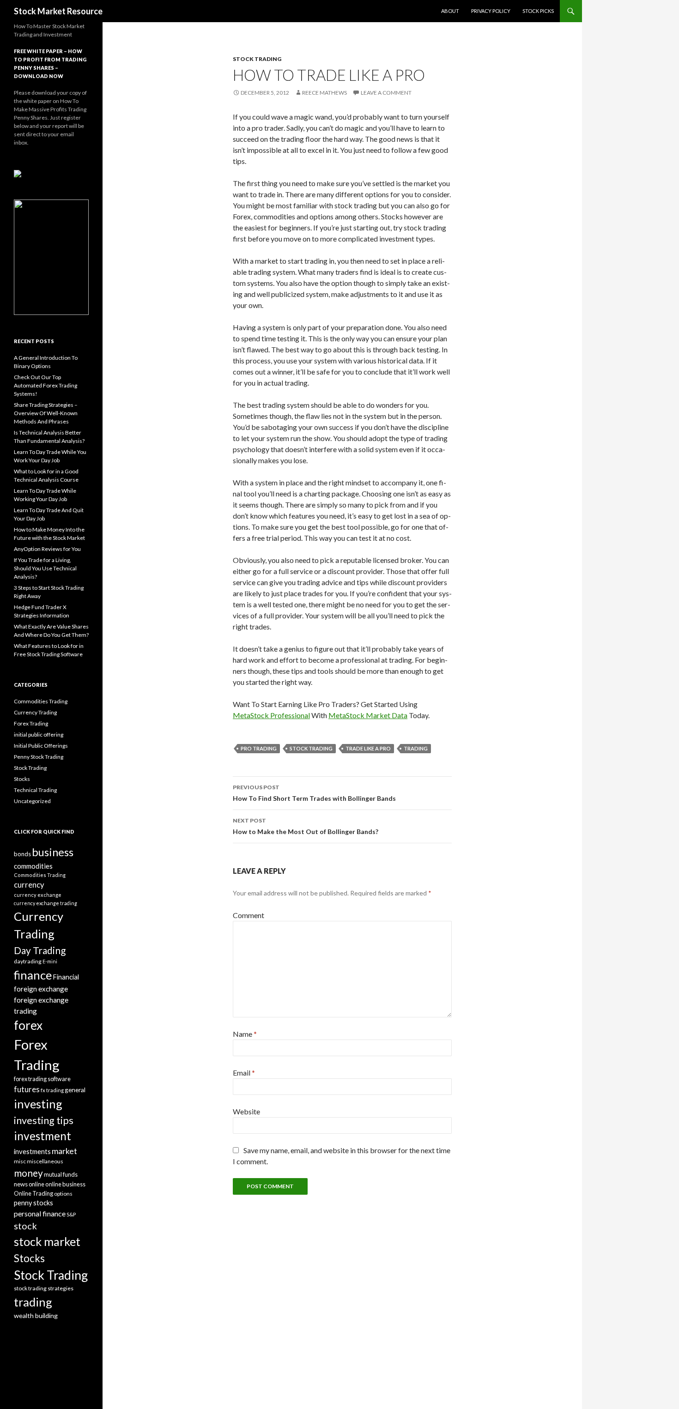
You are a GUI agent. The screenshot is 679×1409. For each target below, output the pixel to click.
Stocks (22, 778)
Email (244, 1072)
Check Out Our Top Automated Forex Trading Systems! (45, 385)
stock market (47, 1241)
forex (28, 1025)
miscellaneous (45, 1161)
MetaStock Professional (271, 715)
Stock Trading (257, 58)
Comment (248, 915)
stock (25, 1225)
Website (246, 1111)
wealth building (36, 1315)
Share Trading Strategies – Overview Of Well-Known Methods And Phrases (46, 413)
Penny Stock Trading (38, 756)
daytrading (28, 961)
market (64, 1151)
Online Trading (33, 1193)
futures (27, 1089)
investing (38, 1104)
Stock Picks (538, 11)
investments (32, 1151)
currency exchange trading (45, 903)
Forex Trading (31, 723)
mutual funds (61, 1174)
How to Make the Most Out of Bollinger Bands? (305, 826)
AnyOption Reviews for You (47, 548)
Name (245, 1033)
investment (42, 1136)
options (63, 1193)
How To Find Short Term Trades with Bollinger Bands (314, 793)
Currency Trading (35, 712)
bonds (22, 854)
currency (29, 884)
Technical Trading (35, 789)
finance (33, 975)
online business (65, 1184)
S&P (71, 1214)
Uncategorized (32, 801)
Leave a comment (386, 92)
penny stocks (33, 1203)
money (28, 1173)
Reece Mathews (324, 92)
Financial (66, 977)
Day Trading (40, 950)
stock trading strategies (43, 1288)
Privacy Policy (490, 11)
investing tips (43, 1120)
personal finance (40, 1213)
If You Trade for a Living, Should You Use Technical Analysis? (45, 568)
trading (416, 748)
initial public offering (38, 734)
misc (20, 1161)
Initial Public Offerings (41, 745)
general (75, 1090)
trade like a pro (368, 748)
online (36, 1184)
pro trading (259, 748)
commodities (33, 866)
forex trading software (42, 1079)
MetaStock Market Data (367, 715)
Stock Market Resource (58, 11)
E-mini (49, 961)
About (450, 11)
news (21, 1184)
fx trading (52, 1090)
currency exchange (37, 895)
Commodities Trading (40, 701)
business (52, 852)
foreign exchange (41, 989)
